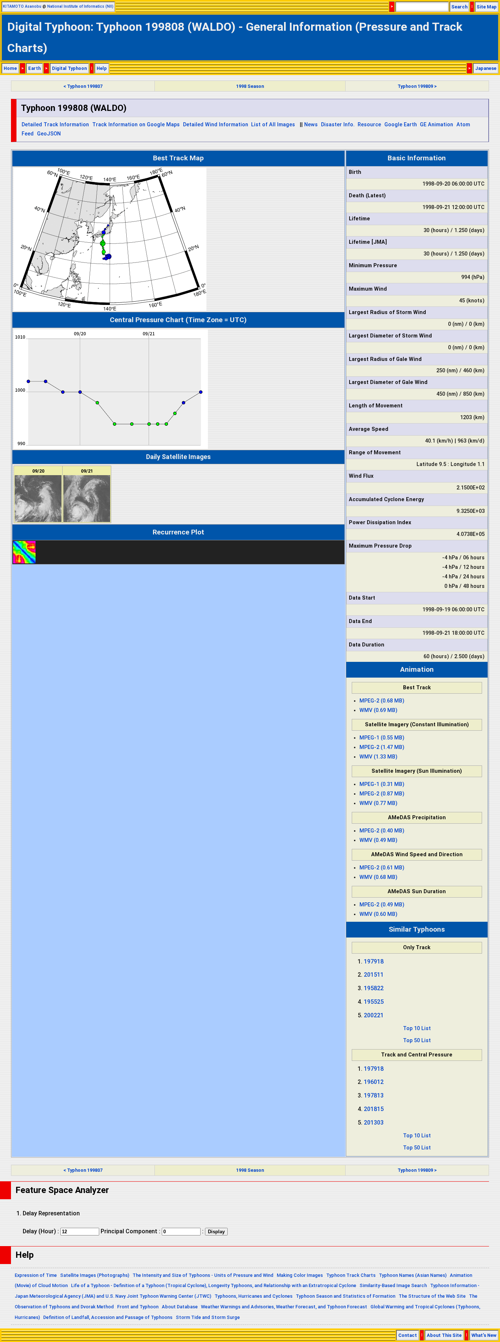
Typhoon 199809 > (417, 86)
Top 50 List (417, 1040)
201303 (374, 1122)
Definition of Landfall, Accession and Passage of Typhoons (107, 1317)
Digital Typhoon (69, 68)
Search (459, 7)
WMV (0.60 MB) (378, 914)
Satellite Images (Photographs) (94, 1275)
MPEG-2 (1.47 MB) (381, 747)
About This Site (444, 1335)
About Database (180, 1306)
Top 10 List (417, 1028)
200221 (374, 1015)
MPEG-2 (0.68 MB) (381, 701)
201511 (374, 974)
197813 (374, 1095)
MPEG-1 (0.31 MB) (381, 784)
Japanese (485, 68)
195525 (374, 1001)
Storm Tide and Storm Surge (208, 1317)
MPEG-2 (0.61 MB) (381, 868)
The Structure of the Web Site (432, 1296)
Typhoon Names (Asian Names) (413, 1275)
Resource (369, 125)
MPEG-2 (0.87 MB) (381, 794)
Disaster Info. (338, 125)
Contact (407, 1335)
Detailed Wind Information (215, 125)
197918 (374, 961)
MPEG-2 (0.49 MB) (381, 905)
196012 (374, 1081)
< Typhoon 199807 (82, 86)
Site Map (487, 7)
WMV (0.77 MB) (378, 803)
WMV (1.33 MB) (378, 757)
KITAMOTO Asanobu (22, 6)
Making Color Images (300, 1275)
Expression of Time (36, 1275)
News (311, 125)
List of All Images (273, 125)
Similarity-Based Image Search (393, 1285)
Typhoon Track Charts (351, 1275)
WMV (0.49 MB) (378, 840)
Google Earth (400, 125)
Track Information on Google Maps (136, 125)
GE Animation (436, 125)
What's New (483, 1335)
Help (102, 68)
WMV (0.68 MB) (378, 877)
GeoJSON (49, 134)
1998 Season (250, 86)
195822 (374, 988)
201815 (374, 1109)
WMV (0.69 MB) (378, 710)
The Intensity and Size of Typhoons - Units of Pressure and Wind (203, 1275)
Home (10, 68)
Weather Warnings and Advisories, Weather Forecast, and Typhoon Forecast (284, 1306)
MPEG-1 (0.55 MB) (381, 738)
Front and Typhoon (137, 1306)
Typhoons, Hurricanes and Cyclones (253, 1296)
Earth (34, 68)
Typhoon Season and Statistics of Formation (345, 1296)
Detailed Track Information (55, 125)
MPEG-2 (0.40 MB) (381, 831)
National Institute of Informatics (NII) (80, 6)
